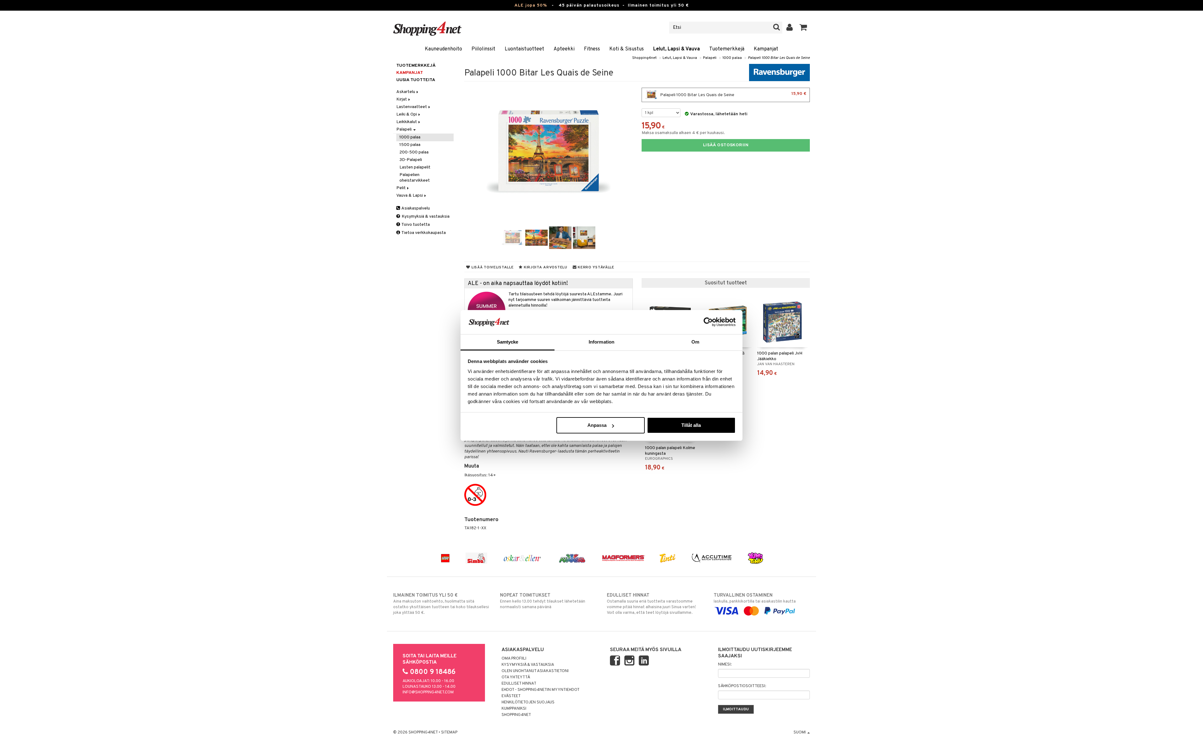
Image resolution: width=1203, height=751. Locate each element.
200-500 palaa (414, 152)
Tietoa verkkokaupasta (423, 233)
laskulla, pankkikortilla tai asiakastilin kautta (755, 598)
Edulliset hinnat (519, 683)
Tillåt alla (691, 425)
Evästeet (511, 696)
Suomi (800, 732)
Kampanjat (766, 49)
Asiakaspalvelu (415, 208)
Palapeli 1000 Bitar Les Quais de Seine (779, 57)
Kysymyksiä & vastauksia (425, 216)
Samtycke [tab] (507, 341)
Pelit (401, 188)
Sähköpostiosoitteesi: (742, 686)
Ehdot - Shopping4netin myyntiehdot (541, 689)
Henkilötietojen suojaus (528, 702)
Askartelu (406, 92)
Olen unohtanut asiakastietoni (535, 671)
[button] (803, 28)
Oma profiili (514, 658)
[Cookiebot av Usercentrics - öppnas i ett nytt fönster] (708, 322)
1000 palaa (732, 57)
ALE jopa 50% (530, 5)
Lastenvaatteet (412, 107)
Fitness (592, 49)
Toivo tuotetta (415, 224)
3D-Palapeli (410, 160)
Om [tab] (695, 341)
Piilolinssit (483, 49)
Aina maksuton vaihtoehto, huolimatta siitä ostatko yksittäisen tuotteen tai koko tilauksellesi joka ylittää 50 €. (441, 604)
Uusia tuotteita (415, 80)
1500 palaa (409, 145)
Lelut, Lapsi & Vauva (676, 49)
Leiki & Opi (407, 114)
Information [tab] (601, 341)
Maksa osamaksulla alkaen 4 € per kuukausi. (683, 133)
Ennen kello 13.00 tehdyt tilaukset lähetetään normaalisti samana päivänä (542, 601)
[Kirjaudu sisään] (789, 28)
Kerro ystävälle (595, 267)
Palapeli (709, 57)
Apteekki (564, 49)
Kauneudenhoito (443, 49)
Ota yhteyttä (516, 677)
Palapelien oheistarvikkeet (414, 177)
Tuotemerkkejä (726, 49)
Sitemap (449, 732)
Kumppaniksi (514, 708)
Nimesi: (725, 664)
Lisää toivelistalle (491, 267)
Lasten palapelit (414, 167)
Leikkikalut (407, 122)
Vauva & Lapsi (410, 195)
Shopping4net (644, 57)
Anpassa (597, 425)
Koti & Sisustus (626, 49)
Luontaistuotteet (524, 49)
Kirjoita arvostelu (545, 267)
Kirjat (402, 99)
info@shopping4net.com (428, 692)
